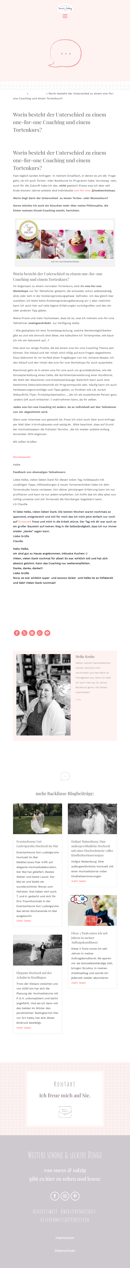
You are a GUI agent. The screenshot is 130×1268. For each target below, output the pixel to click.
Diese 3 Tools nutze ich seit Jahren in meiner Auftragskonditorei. (89, 937)
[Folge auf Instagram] (65, 1196)
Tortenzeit (25, 521)
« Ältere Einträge (24, 1041)
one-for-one (37, 93)
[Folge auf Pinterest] (75, 1196)
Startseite (19, 93)
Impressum (65, 1238)
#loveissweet (21, 457)
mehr (78, 699)
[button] (17, 633)
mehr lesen (23, 920)
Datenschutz (65, 1251)
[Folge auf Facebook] (54, 1196)
